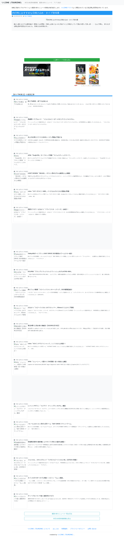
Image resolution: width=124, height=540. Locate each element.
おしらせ (56, 529)
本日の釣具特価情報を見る (62, 518)
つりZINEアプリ (66, 8)
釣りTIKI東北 (28, 16)
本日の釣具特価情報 (31, 2)
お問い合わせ (92, 529)
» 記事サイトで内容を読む (62, 60)
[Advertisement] (62, 45)
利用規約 (64, 529)
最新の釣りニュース (45, 2)
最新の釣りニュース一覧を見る (62, 514)
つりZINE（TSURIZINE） (66, 534)
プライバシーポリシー (77, 529)
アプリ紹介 (57, 2)
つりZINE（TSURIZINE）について (39, 529)
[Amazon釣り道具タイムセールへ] (36, 70)
